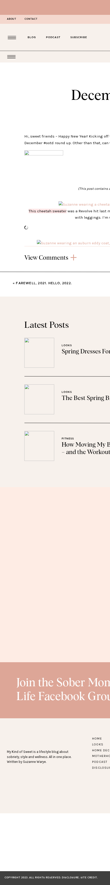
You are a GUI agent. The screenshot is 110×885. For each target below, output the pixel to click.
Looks (67, 345)
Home (97, 738)
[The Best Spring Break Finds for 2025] (39, 399)
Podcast (99, 762)
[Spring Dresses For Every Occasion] (39, 353)
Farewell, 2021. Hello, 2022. (44, 283)
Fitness (68, 438)
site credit (89, 878)
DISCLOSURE (70, 878)
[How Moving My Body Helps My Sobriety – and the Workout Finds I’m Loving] (39, 446)
